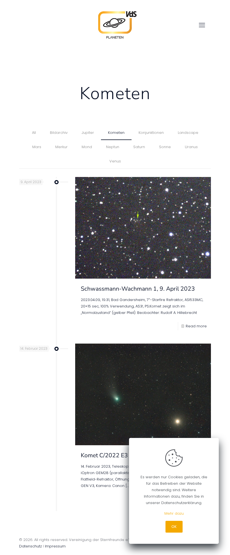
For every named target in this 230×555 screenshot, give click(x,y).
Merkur (61, 147)
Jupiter (88, 132)
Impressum (55, 546)
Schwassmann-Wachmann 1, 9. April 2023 (138, 289)
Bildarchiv (59, 132)
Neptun (112, 147)
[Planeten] (115, 25)
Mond (87, 147)
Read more (196, 326)
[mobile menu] (202, 25)
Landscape (188, 132)
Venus (115, 161)
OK (174, 526)
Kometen (116, 132)
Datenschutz (30, 546)
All (34, 132)
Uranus (191, 147)
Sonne (165, 147)
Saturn (139, 147)
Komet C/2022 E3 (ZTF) (112, 455)
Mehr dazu (174, 513)
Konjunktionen (151, 132)
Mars (36, 147)
